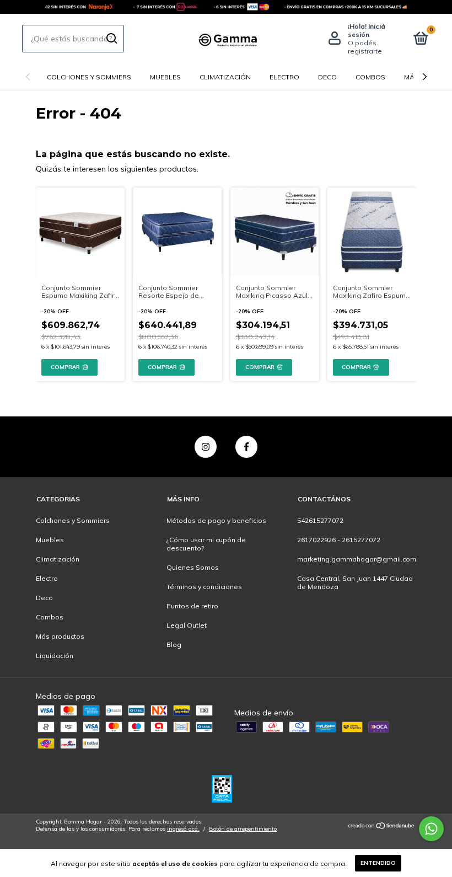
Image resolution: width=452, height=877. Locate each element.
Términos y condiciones (204, 586)
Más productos (60, 636)
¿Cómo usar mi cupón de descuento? (206, 544)
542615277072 (320, 520)
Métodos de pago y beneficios (216, 520)
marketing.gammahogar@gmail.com (356, 559)
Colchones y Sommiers (89, 77)
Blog (173, 644)
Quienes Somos (192, 567)
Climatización (225, 77)
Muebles (165, 77)
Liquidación (54, 655)
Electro (284, 77)
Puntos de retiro (192, 606)
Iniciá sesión (366, 30)
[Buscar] (111, 39)
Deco (327, 77)
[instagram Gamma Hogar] (206, 447)
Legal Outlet (186, 625)
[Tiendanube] (381, 827)
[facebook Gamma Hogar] (246, 447)
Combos (370, 77)
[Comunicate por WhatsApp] (431, 828)
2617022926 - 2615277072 (338, 540)
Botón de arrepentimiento (243, 828)
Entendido (378, 863)
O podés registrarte (365, 47)
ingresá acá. (183, 828)
